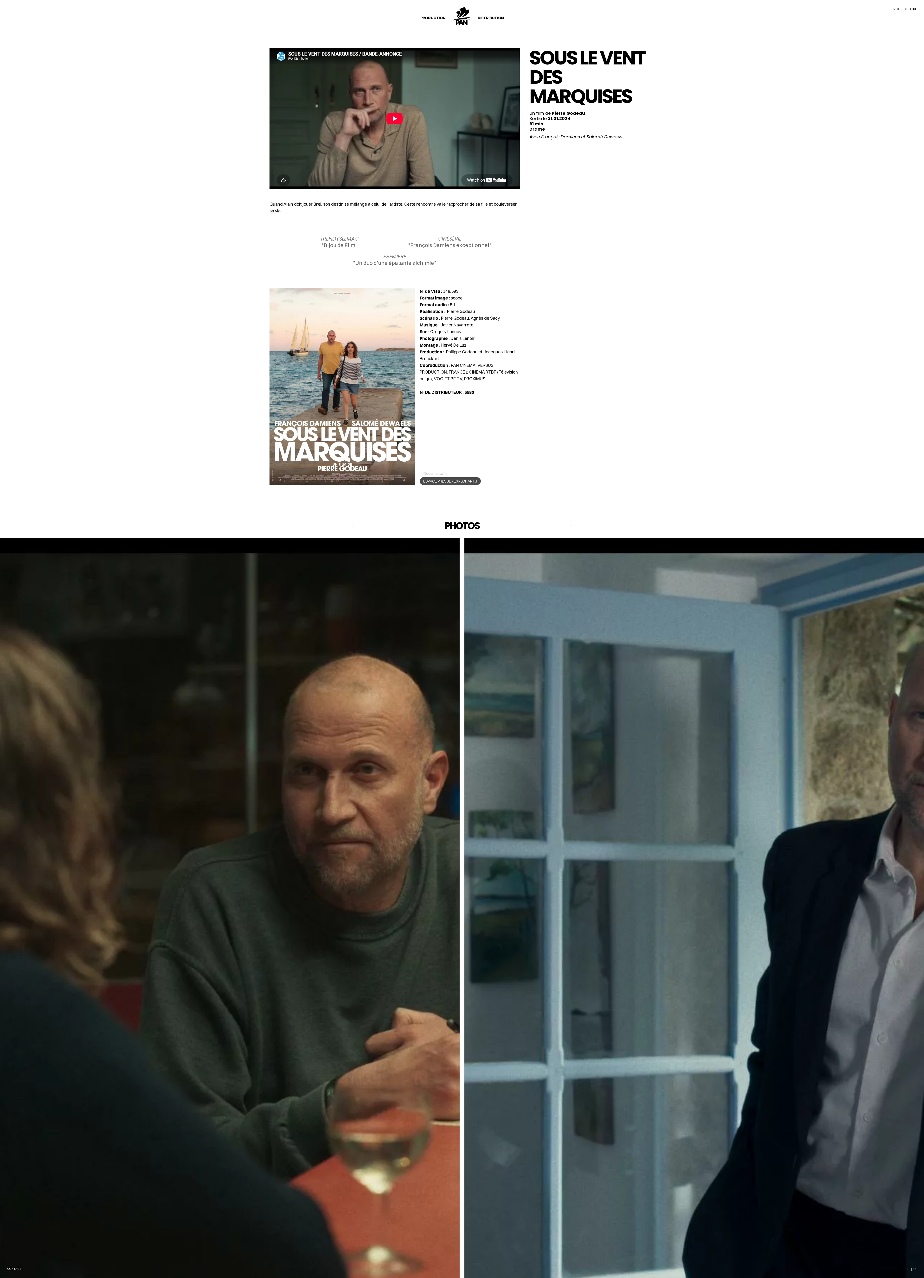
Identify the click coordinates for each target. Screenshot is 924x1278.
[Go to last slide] (356, 527)
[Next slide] (568, 527)
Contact (14, 1269)
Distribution (491, 18)
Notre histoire (905, 9)
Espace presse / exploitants (450, 481)
